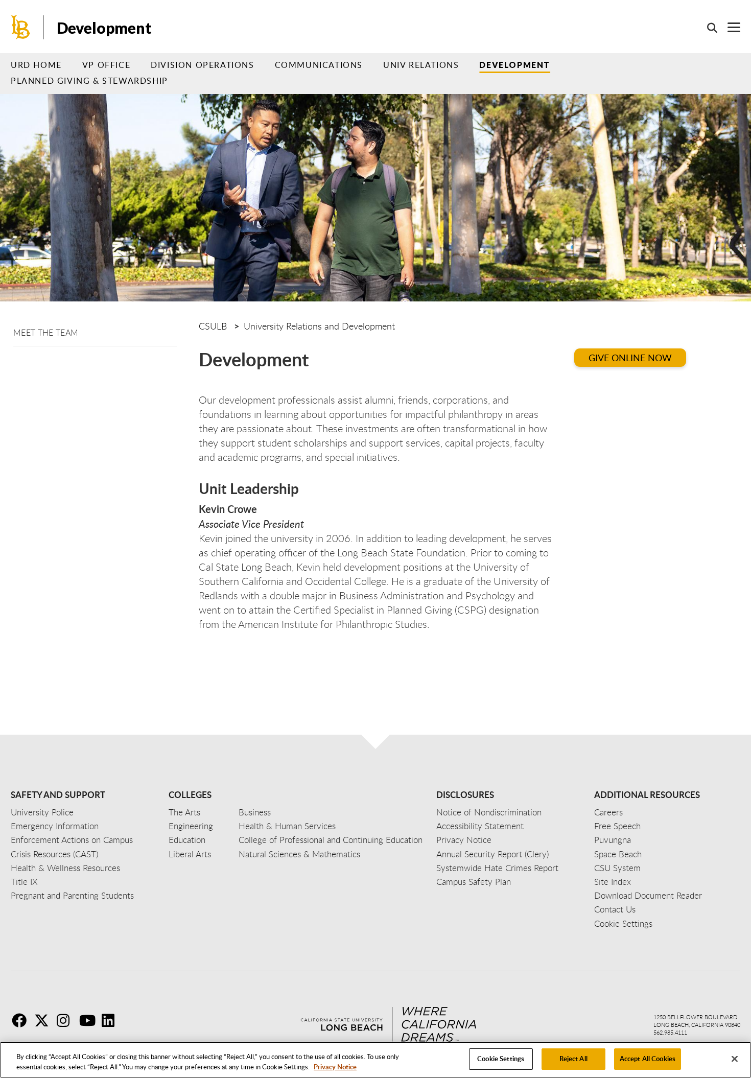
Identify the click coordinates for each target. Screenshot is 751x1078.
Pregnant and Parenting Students (72, 895)
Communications (319, 65)
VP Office (106, 65)
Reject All (573, 1058)
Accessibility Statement (480, 826)
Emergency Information (55, 826)
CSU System (617, 868)
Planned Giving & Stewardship (89, 80)
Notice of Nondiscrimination (489, 812)
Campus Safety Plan (473, 881)
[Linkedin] (112, 1020)
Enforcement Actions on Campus (72, 840)
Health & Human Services (287, 826)
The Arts (184, 812)
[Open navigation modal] (728, 27)
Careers (608, 812)
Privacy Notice (335, 1066)
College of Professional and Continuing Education (331, 840)
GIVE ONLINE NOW (630, 357)
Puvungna (612, 840)
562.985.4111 (670, 1032)
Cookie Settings (500, 1058)
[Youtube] (89, 1020)
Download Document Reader (648, 895)
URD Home (36, 65)
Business (255, 812)
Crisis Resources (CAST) (54, 854)
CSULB (213, 326)
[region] (375, 1060)
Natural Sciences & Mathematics (299, 854)
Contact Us (615, 909)
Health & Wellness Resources (65, 868)
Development (514, 64)
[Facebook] (22, 1020)
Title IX (24, 881)
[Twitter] (44, 1020)
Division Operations (202, 65)
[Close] (734, 1058)
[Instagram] (67, 1020)
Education (187, 840)
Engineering (191, 826)
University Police (42, 812)
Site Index (612, 881)
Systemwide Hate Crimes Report (497, 868)
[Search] (707, 27)
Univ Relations (421, 65)
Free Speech (617, 826)
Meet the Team (45, 332)
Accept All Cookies (647, 1058)
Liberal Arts (190, 854)
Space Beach (618, 854)
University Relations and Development (319, 326)
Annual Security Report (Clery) (492, 854)
